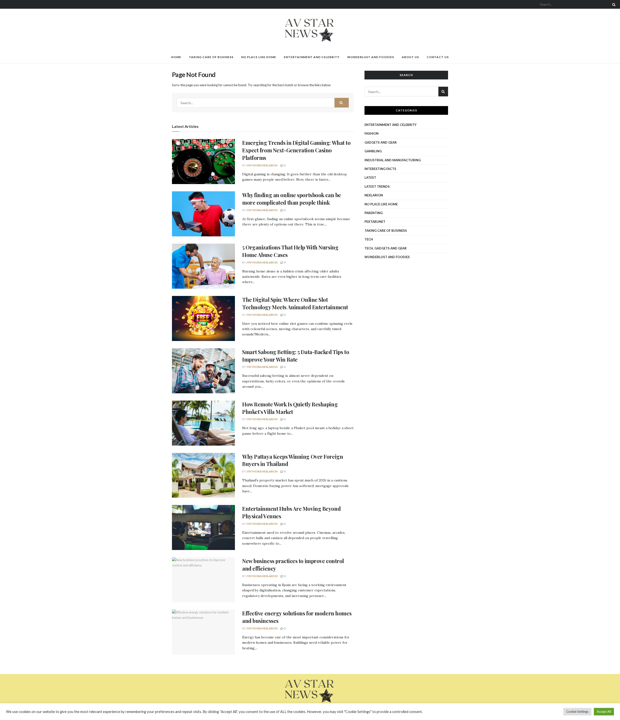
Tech (368, 239)
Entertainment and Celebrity (312, 57)
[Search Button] (613, 4)
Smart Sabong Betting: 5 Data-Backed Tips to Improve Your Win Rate (295, 355)
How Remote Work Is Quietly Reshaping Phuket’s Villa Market (290, 408)
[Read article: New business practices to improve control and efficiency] (203, 579)
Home (176, 57)
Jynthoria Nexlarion (262, 165)
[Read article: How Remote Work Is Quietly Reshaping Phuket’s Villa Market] (203, 423)
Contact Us (438, 57)
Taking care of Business (211, 57)
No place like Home (258, 57)
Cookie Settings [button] (577, 711)
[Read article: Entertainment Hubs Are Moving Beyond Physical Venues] (203, 527)
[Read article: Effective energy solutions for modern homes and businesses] (203, 632)
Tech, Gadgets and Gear (385, 248)
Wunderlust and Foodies (370, 57)
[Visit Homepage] (310, 30)
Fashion (371, 133)
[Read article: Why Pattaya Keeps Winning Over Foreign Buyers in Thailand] (203, 475)
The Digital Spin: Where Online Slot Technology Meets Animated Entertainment (295, 303)
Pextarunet (374, 222)
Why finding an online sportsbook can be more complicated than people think (291, 198)
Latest (370, 177)
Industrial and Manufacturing (392, 160)
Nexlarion (373, 195)
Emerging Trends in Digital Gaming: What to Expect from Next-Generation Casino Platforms (296, 150)
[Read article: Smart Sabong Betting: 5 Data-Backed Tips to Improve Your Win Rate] (203, 370)
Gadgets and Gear (380, 142)
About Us (410, 57)
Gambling (373, 151)
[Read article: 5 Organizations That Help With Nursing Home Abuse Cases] (203, 266)
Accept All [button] (604, 711)
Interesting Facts (380, 169)
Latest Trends (377, 186)
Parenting (373, 213)
